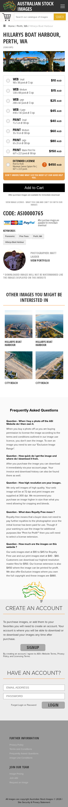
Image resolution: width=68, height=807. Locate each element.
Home (11, 26)
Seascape (8, 47)
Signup (33, 647)
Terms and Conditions (20, 749)
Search (60, 17)
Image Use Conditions (20, 757)
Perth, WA (22, 26)
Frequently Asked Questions (23, 753)
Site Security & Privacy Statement (34, 802)
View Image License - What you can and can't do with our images (34, 203)
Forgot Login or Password (23, 705)
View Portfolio (40, 260)
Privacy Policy (16, 744)
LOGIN (53, 705)
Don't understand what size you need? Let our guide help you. (34, 176)
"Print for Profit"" (30, 532)
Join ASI (13, 778)
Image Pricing (16, 773)
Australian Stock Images (35, 6)
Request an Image (18, 782)
